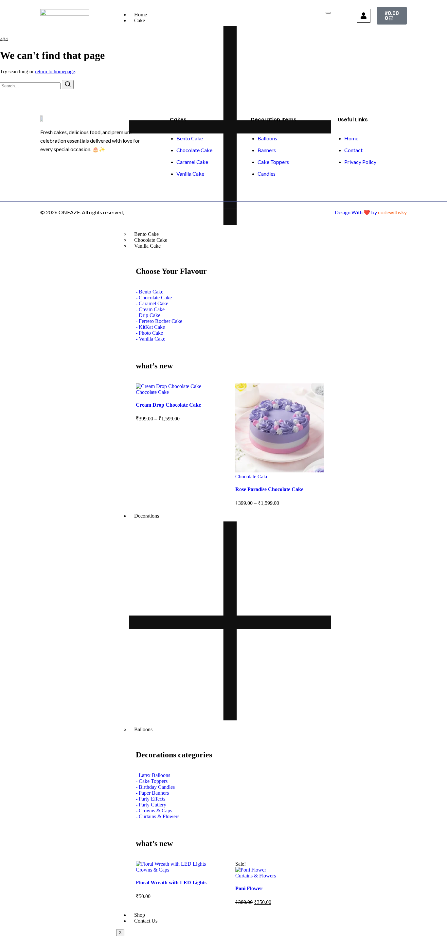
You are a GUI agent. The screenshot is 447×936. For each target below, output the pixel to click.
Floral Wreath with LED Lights (171, 882)
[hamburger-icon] (328, 13)
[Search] (68, 84)
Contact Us (145, 921)
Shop (139, 915)
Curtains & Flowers (255, 875)
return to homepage (55, 71)
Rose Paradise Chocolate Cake (269, 489)
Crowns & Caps (152, 870)
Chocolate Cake (152, 392)
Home (140, 14)
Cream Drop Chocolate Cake (168, 405)
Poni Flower (248, 888)
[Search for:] (31, 85)
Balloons (143, 729)
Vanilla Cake (147, 246)
